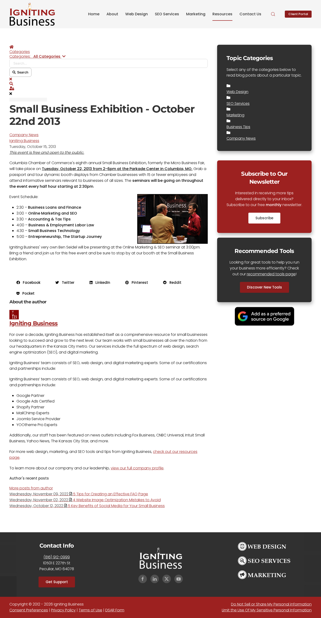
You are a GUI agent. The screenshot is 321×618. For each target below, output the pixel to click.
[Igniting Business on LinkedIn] (154, 579)
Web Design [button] (136, 14)
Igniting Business (24, 140)
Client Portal (298, 14)
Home (93, 14)
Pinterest (138, 282)
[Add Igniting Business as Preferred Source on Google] (264, 316)
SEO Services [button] (167, 14)
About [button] (112, 14)
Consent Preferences (28, 610)
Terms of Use (90, 610)
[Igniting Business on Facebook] (142, 579)
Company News (24, 135)
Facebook (30, 282)
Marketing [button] (195, 14)
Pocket (27, 293)
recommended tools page (271, 274)
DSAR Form (114, 610)
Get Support (57, 581)
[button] (273, 14)
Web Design (237, 91)
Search (22, 72)
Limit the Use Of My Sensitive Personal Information (267, 610)
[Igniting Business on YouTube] (178, 579)
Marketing (235, 115)
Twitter (66, 282)
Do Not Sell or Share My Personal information (271, 604)
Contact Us (250, 14)
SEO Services (238, 103)
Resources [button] (222, 14)
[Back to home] (32, 14)
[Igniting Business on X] (166, 579)
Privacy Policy (63, 610)
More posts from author (31, 488)
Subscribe (264, 217)
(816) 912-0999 (56, 557)
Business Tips (238, 127)
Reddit (174, 282)
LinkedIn (101, 282)
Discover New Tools (264, 287)
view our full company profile (137, 468)
